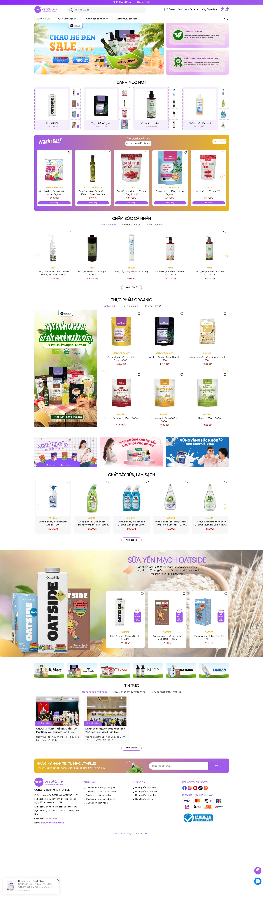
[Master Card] (197, 800)
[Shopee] (206, 788)
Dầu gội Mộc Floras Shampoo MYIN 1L (92, 273)
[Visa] (186, 800)
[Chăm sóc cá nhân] (150, 104)
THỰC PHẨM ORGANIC (131, 300)
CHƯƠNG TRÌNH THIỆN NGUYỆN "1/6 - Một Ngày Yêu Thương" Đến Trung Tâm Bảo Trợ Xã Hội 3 (57, 731)
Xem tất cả (219, 141)
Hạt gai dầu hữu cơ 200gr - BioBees (121, 418)
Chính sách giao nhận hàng (99, 795)
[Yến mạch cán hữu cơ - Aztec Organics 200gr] (121, 331)
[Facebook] (184, 788)
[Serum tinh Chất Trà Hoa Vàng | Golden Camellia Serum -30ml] (173, 114)
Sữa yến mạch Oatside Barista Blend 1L (125, 637)
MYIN (53, 268)
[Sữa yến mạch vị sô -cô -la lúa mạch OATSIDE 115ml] (75, 103)
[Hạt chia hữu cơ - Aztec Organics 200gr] (164, 331)
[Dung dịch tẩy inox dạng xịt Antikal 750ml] (223, 92)
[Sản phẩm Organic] (197, 62)
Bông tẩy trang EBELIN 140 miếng (131, 272)
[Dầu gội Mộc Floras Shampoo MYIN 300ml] (209, 248)
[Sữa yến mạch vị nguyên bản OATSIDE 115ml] (75, 124)
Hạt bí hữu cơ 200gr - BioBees (207, 418)
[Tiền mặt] (208, 800)
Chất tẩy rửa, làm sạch (126, 19)
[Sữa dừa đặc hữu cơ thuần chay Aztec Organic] (124, 92)
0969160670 (51, 818)
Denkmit (92, 518)
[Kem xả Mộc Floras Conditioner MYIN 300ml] (170, 248)
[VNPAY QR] (218, 807)
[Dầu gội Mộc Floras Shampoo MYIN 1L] (92, 248)
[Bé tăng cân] (65, 452)
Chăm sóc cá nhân (96, 19)
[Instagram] (190, 788)
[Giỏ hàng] (227, 9)
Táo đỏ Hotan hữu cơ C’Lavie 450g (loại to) (131, 193)
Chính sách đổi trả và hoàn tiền (101, 791)
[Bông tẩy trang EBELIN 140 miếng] (131, 248)
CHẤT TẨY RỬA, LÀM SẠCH (131, 475)
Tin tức (131, 686)
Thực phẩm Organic (67, 19)
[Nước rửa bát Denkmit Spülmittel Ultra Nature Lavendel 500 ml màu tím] (223, 124)
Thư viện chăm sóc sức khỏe (180, 9)
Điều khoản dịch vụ (144, 799)
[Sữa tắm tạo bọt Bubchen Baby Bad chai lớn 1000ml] (173, 92)
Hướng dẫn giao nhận (146, 795)
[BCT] (197, 818)
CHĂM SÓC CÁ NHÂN (131, 219)
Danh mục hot (131, 83)
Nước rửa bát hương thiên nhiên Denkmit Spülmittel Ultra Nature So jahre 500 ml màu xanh (210, 524)
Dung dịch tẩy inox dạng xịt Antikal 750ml (53, 523)
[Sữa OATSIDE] (52, 104)
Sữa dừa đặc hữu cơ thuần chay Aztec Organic (54, 193)
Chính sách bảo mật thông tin (101, 788)
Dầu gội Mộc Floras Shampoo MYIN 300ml (209, 273)
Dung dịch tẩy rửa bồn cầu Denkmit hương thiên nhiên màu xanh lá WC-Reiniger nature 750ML (92, 524)
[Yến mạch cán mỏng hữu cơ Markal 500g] (207, 331)
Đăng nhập (212, 9)
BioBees (121, 414)
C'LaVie (131, 188)
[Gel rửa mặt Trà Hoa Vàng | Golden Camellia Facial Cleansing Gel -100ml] (173, 124)
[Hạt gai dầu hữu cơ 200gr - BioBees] (121, 392)
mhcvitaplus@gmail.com (52, 823)
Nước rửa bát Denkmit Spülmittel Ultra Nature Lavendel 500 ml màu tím (171, 524)
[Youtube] (195, 788)
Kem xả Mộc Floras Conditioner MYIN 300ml (170, 273)
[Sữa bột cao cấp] (197, 35)
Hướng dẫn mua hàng (146, 788)
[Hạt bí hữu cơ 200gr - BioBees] (207, 392)
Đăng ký (217, 766)
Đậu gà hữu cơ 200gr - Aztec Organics (170, 193)
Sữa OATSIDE (43, 19)
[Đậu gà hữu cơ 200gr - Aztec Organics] (124, 124)
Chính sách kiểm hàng (97, 803)
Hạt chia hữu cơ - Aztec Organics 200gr (164, 358)
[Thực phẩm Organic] (101, 104)
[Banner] (197, 452)
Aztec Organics (54, 188)
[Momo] (186, 807)
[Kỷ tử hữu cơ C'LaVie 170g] (208, 167)
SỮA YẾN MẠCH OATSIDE (167, 560)
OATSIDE (125, 632)
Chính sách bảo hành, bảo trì (100, 799)
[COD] (208, 807)
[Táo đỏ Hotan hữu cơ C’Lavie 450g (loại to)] (124, 114)
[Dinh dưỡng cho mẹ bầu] (131, 452)
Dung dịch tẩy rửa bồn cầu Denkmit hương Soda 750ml (131, 523)
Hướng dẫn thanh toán (146, 791)
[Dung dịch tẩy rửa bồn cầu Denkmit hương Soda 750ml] (223, 114)
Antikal (53, 518)
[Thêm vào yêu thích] (69, 152)
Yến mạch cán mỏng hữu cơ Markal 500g (207, 358)
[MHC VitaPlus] (45, 9)
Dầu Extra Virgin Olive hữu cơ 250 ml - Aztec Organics (93, 193)
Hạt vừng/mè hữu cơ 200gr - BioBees (164, 420)
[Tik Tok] (200, 788)
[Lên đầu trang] (258, 861)
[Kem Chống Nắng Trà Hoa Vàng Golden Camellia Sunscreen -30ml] (173, 103)
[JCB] (218, 800)
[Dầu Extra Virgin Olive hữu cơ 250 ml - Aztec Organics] (124, 103)
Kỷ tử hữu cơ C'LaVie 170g (208, 191)
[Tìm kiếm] (71, 10)
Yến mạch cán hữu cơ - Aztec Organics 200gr (121, 358)
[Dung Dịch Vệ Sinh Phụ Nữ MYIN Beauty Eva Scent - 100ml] (54, 248)
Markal (207, 353)
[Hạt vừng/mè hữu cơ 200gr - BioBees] (164, 392)
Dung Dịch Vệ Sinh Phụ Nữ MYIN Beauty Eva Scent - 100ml (53, 273)
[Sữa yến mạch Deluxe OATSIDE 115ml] (75, 114)
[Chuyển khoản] (197, 807)
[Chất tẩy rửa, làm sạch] (200, 104)
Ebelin (131, 268)
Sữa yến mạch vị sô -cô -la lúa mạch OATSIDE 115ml (167, 637)
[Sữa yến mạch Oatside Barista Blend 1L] (75, 92)
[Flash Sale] (50, 142)
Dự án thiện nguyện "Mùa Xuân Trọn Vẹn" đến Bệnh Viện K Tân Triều (105, 730)
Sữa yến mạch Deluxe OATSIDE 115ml (209, 637)
